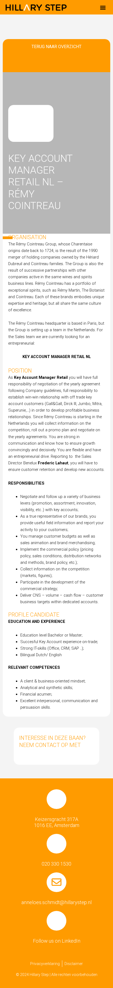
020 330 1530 (56, 864)
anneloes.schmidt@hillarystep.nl (56, 902)
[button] (103, 7)
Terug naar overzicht (56, 46)
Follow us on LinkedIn (56, 941)
